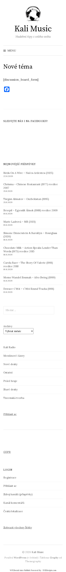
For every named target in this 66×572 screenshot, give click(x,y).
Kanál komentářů (13, 502)
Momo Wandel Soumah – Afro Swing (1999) (29, 277)
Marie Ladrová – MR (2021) (19, 221)
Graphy (54, 557)
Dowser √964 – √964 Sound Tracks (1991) (28, 288)
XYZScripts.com (49, 570)
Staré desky (10, 389)
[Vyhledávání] (60, 50)
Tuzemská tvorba (13, 398)
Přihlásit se (10, 414)
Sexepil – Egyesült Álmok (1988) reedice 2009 (30, 210)
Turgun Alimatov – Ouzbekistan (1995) (26, 199)
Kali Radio (9, 347)
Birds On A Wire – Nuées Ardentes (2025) (28, 173)
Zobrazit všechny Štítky (17, 527)
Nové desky (10, 364)
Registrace (9, 477)
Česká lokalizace (13, 511)
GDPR (7, 452)
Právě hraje (10, 381)
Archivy (7, 326)
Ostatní (8, 372)
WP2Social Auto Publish (20, 570)
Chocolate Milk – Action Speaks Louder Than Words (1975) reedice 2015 (30, 249)
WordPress (20, 557)
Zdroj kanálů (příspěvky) (17, 494)
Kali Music (33, 29)
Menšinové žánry (14, 355)
